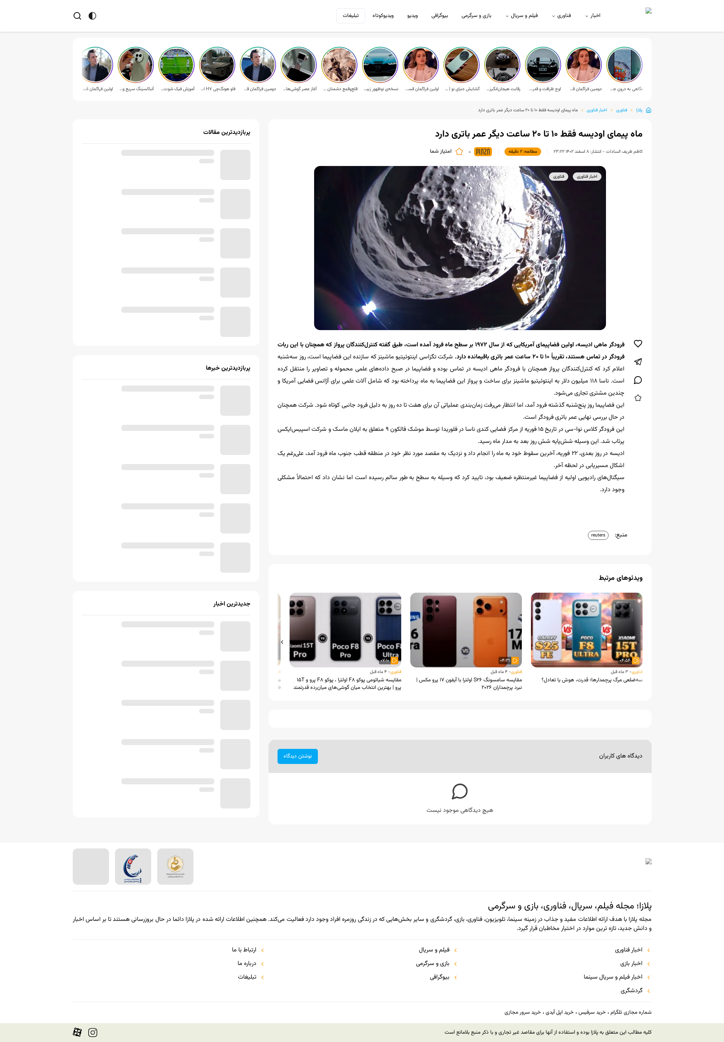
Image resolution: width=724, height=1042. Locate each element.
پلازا (639, 110)
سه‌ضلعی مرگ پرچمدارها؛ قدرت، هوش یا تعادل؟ (592, 680)
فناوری (564, 16)
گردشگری (632, 991)
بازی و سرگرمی (476, 16)
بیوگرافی (439, 16)
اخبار (595, 16)
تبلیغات (351, 16)
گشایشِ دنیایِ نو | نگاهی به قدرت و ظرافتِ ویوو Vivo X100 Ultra (462, 89)
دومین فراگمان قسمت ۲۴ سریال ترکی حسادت (258, 89)
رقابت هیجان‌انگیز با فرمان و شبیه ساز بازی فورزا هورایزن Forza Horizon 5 (503, 89)
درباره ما (247, 963)
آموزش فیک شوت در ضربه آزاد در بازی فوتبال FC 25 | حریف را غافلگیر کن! (177, 89)
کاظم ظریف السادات (624, 151)
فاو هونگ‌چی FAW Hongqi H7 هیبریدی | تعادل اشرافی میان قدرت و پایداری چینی (218, 89)
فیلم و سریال (524, 16)
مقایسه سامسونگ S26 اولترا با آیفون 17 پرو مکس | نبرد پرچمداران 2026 (469, 684)
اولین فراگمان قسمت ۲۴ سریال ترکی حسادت (95, 89)
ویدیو (412, 16)
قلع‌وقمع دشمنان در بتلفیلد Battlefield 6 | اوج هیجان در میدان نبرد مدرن (340, 89)
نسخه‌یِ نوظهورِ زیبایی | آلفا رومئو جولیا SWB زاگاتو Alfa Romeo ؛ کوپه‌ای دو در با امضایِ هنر (381, 89)
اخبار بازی (631, 963)
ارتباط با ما (244, 950)
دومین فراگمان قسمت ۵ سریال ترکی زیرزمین (584, 89)
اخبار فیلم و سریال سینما (613, 977)
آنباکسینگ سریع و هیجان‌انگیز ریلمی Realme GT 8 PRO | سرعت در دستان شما (136, 89)
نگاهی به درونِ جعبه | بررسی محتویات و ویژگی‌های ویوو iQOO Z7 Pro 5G (625, 89)
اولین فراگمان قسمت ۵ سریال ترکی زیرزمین (421, 89)
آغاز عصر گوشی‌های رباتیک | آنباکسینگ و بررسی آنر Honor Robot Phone (299, 89)
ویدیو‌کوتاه (383, 16)
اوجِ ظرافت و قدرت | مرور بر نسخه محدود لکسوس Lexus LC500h (543, 89)
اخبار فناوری (597, 110)
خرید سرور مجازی (523, 1012)
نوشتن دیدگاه (298, 756)
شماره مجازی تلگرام (631, 1012)
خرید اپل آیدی (560, 1012)
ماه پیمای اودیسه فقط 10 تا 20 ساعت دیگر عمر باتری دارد (528, 110)
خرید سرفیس (592, 1012)
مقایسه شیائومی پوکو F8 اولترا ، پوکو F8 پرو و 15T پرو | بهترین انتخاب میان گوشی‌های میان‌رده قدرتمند (347, 684)
